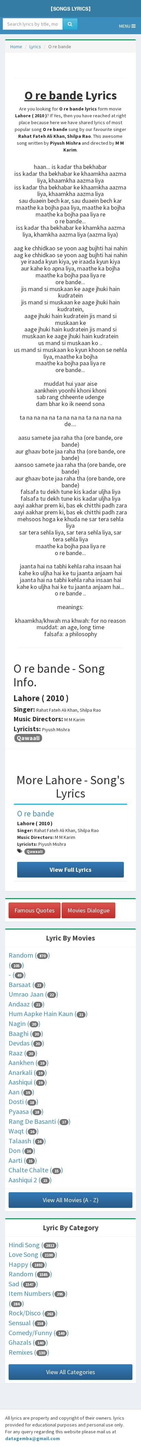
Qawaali (28, 738)
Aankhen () (29, 1062)
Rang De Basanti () (39, 1121)
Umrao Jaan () (33, 994)
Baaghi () (26, 1033)
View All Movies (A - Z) (71, 1200)
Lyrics (35, 46)
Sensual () (28, 1322)
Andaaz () (26, 1004)
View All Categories (70, 1372)
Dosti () (23, 1101)
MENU (125, 26)
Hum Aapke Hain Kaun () (48, 1013)
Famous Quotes (34, 910)
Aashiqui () (28, 1082)
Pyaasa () (26, 1111)
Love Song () (33, 1254)
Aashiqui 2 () (30, 1179)
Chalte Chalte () (36, 1170)
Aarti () (23, 1160)
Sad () (23, 1283)
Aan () (21, 1092)
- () (17, 974)
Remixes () (29, 1352)
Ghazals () (28, 1342)
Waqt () (24, 1131)
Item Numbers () (38, 1293)
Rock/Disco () (33, 1312)
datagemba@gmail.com (32, 1438)
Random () (29, 955)
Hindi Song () (34, 1244)
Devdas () (26, 1043)
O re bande (35, 813)
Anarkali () (28, 1072)
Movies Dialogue (88, 910)
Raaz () (23, 1053)
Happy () (28, 1264)
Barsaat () (27, 984)
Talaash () (27, 1140)
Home (16, 46)
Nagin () (24, 1023)
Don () (22, 1150)
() (16, 965)
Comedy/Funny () (39, 1332)
